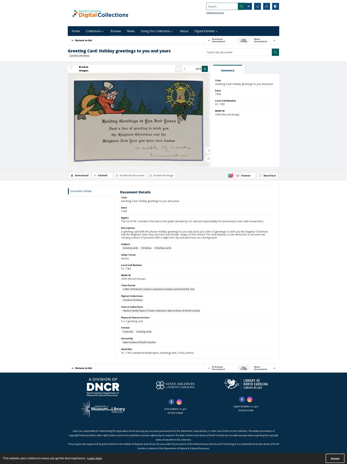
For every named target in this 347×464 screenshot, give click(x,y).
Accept (335, 458)
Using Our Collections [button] (155, 31)
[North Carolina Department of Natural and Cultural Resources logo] (103, 387)
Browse (116, 31)
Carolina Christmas (79, 55)
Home (76, 31)
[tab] (228, 69)
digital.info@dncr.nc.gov (246, 406)
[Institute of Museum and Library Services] (103, 409)
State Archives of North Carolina (139, 342)
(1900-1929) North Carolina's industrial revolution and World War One (158, 289)
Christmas (146, 248)
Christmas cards (163, 248)
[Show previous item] (178, 69)
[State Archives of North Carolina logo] (175, 385)
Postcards (128, 331)
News (131, 31)
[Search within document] (275, 52)
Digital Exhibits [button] (204, 31)
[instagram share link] (179, 402)
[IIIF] (231, 175)
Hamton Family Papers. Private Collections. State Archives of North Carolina (161, 310)
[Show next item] (205, 69)
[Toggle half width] (208, 158)
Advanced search (215, 12)
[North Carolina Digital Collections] (100, 13)
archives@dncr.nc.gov (175, 409)
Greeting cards (130, 248)
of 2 (198, 68)
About (184, 31)
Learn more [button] (94, 458)
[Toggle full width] (208, 150)
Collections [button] (93, 31)
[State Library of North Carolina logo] (246, 384)
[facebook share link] (171, 402)
